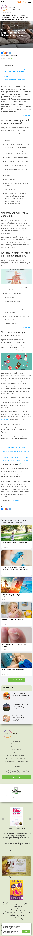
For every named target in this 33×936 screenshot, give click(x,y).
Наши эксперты (16, 744)
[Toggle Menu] (29, 2)
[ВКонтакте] (2, 53)
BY (24, 2)
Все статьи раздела (16, 679)
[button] (2, 818)
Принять (26, 931)
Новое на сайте (8, 687)
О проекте (16, 741)
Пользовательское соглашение (16, 758)
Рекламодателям (16, 747)
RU (19, 2)
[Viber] (7, 53)
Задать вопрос (16, 777)
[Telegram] (10, 53)
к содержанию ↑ (26, 115)
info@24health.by (17, 919)
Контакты (16, 752)
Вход (2, 1)
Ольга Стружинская (11, 55)
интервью (4, 419)
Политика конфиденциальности (16, 755)
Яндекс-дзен (16, 501)
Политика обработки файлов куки (16, 761)
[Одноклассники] (5, 53)
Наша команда (16, 750)
